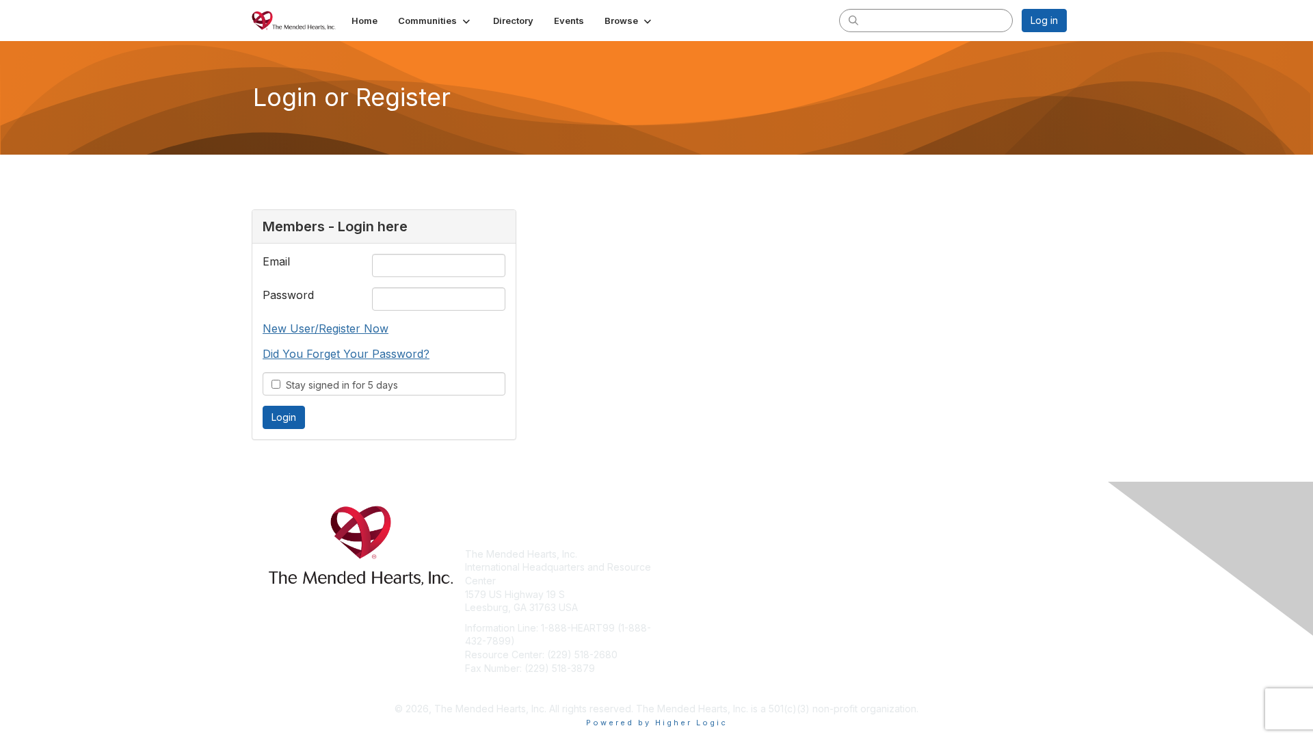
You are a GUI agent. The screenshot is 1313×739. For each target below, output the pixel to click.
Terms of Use (890, 567)
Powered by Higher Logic (657, 722)
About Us (880, 554)
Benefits (680, 567)
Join (671, 554)
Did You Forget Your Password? (346, 354)
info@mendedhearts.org (520, 688)
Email (276, 261)
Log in (1044, 20)
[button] (435, 20)
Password (288, 295)
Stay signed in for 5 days (339, 385)
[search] (853, 20)
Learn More (688, 580)
